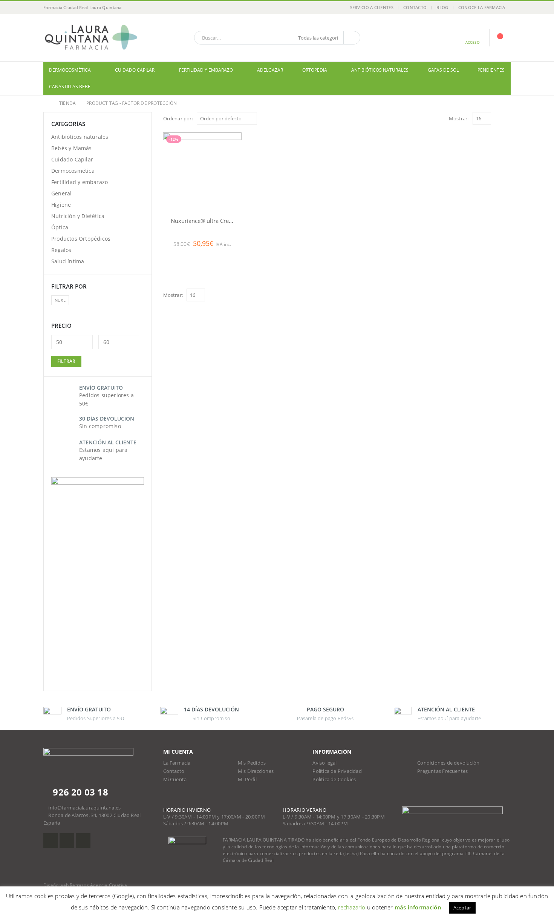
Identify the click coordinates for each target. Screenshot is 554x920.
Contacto (415, 7)
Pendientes (491, 70)
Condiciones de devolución (448, 763)
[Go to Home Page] (46, 103)
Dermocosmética (70, 70)
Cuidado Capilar (135, 70)
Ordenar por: (178, 118)
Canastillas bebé (69, 86)
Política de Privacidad (336, 771)
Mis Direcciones (256, 771)
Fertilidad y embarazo (206, 70)
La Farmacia (177, 763)
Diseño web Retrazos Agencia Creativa (85, 885)
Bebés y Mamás (71, 148)
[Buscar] (351, 37)
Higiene (61, 204)
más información (418, 907)
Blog (442, 7)
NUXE (60, 300)
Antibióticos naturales (380, 70)
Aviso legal (324, 763)
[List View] (507, 118)
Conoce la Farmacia (481, 7)
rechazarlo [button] (352, 907)
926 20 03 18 (79, 792)
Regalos (61, 249)
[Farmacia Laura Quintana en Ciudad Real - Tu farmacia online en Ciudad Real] (90, 37)
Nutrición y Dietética (77, 216)
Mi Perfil (247, 779)
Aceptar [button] (462, 907)
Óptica (59, 227)
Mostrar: (459, 118)
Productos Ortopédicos (80, 238)
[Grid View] (498, 118)
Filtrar (66, 361)
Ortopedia (314, 70)
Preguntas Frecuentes (442, 771)
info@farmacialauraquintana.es (84, 808)
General (61, 193)
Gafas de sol (443, 70)
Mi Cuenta (175, 779)
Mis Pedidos (252, 763)
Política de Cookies (334, 779)
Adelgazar (270, 70)
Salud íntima (67, 261)
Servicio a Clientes (371, 7)
